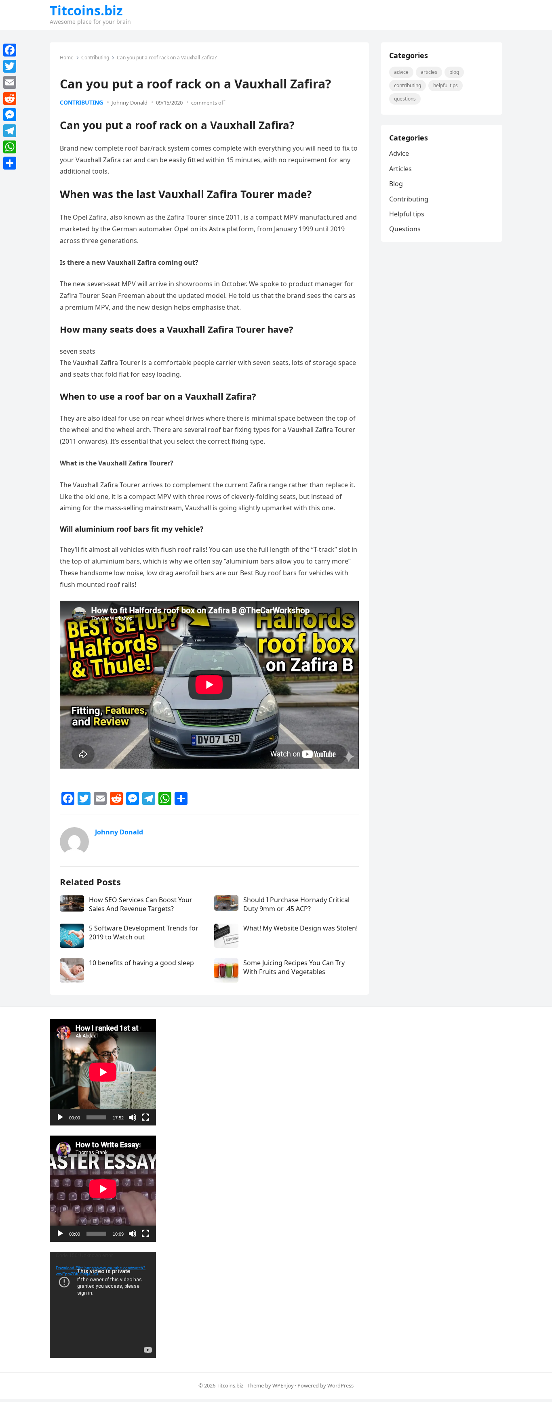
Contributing (95, 57)
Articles (429, 72)
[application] (103, 1072)
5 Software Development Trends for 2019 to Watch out (143, 932)
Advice (401, 72)
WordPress (340, 1385)
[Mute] (133, 1117)
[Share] (10, 163)
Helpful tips (445, 85)
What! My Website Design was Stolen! (300, 928)
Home (67, 57)
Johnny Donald (129, 102)
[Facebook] (10, 50)
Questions (405, 98)
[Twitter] (10, 66)
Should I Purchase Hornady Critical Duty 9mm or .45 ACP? (296, 904)
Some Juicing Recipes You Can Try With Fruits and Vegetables (294, 967)
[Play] (60, 1117)
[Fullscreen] (145, 1117)
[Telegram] (10, 131)
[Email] (10, 82)
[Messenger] (10, 115)
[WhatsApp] (10, 147)
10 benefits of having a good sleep (141, 962)
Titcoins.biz (86, 10)
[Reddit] (10, 98)
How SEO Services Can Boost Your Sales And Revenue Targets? (140, 904)
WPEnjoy (283, 1385)
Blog (454, 72)
